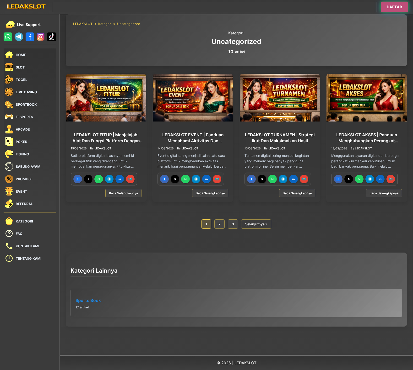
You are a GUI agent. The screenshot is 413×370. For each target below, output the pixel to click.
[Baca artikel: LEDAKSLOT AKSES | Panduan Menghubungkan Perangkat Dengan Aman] (366, 98)
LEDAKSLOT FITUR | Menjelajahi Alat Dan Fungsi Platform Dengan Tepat (106, 138)
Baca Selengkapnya (123, 193)
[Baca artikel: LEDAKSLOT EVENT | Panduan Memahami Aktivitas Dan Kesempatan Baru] (193, 98)
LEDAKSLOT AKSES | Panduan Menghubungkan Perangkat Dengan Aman (366, 138)
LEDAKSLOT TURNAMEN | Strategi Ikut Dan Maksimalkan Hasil (280, 137)
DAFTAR (394, 6)
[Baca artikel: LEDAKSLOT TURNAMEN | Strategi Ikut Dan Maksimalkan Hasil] (280, 98)
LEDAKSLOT (82, 24)
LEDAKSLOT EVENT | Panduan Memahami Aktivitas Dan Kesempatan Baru (193, 138)
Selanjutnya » (256, 224)
